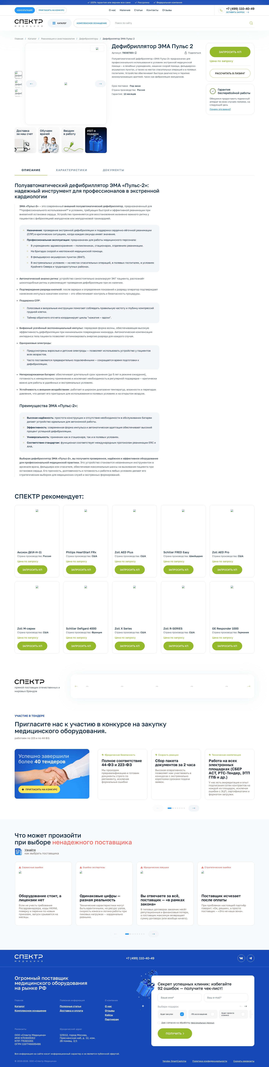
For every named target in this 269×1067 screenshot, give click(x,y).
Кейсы (109, 1015)
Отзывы (167, 10)
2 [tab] (175, 808)
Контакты (152, 10)
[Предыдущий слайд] (31, 83)
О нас (112, 10)
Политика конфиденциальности (209, 1061)
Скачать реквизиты (243, 1061)
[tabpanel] (122, 774)
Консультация (24, 10)
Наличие (125, 10)
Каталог (32, 38)
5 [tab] (182, 808)
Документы (113, 170)
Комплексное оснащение (30, 1010)
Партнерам (112, 1019)
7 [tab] (143, 934)
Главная (19, 38)
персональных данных (202, 1022)
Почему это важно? (220, 109)
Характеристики (71, 170)
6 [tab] (184, 808)
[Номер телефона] (221, 10)
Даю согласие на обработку (187, 1022)
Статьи (138, 10)
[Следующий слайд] (100, 83)
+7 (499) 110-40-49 (140, 958)
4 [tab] (179, 808)
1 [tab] (171, 808)
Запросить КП (230, 52)
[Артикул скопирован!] (135, 53)
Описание (31, 170)
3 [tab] (177, 808)
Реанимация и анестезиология (58, 38)
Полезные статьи (70, 1006)
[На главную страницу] (29, 958)
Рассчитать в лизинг (230, 73)
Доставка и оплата (71, 1010)
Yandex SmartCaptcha (174, 1061)
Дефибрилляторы (88, 38)
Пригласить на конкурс (51, 10)
